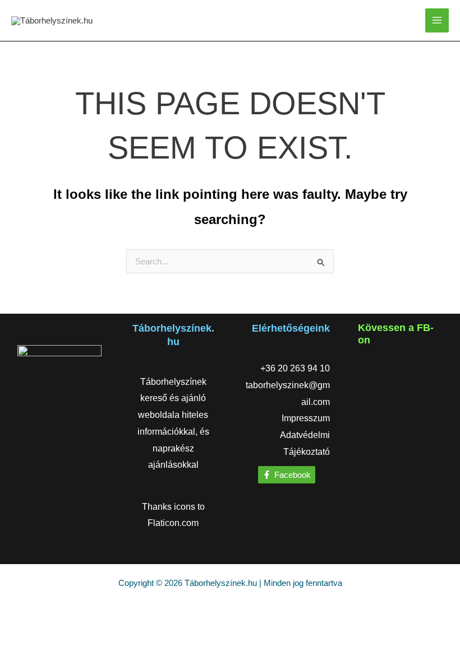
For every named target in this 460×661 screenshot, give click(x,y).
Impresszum (306, 418)
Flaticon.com (173, 523)
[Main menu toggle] (437, 20)
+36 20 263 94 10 (295, 368)
